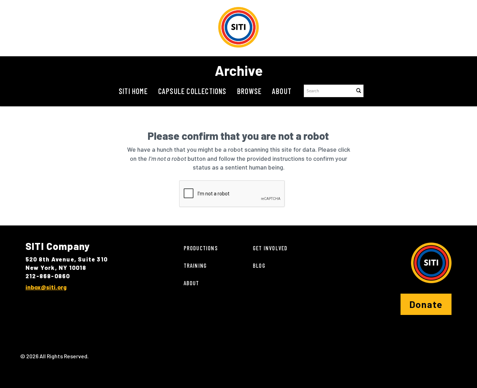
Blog (259, 265)
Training (195, 265)
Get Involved (270, 247)
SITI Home (133, 90)
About (282, 90)
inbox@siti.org (46, 286)
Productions (201, 247)
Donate (426, 304)
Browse (249, 90)
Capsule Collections (192, 90)
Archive (239, 70)
